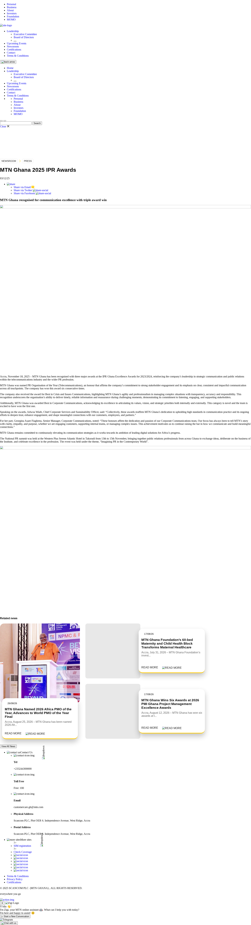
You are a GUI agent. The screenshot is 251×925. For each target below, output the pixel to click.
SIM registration (22, 845)
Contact (11, 52)
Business (11, 7)
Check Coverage (23, 851)
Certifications (14, 49)
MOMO (11, 19)
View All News (8, 746)
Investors (12, 13)
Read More (13, 733)
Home (10, 68)
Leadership (13, 31)
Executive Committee (25, 34)
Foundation (13, 16)
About (10, 10)
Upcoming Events (16, 43)
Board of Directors (24, 37)
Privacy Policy (15, 879)
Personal (11, 4)
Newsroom (13, 46)
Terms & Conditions (18, 55)
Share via (22, 187)
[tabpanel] (40, 681)
